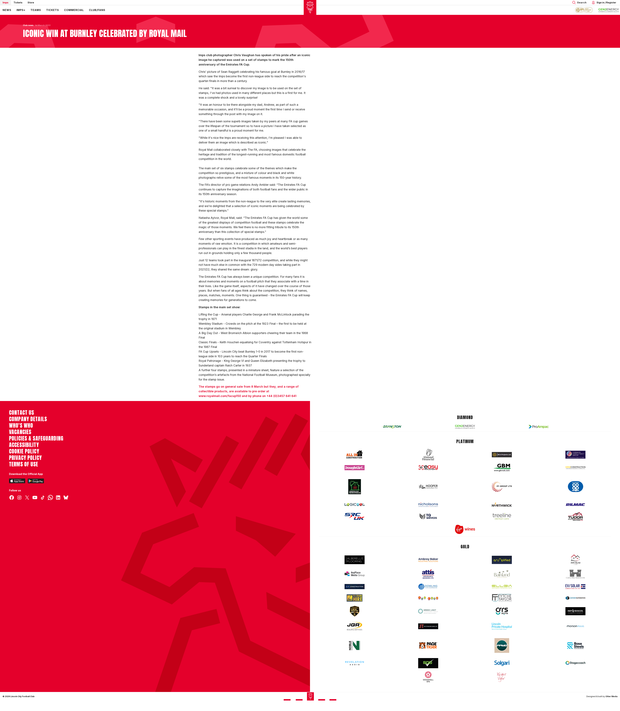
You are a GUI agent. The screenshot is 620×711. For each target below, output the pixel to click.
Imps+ (20, 10)
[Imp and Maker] (575, 611)
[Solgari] (502, 663)
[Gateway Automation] (575, 598)
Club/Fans (97, 10)
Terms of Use (23, 464)
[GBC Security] (355, 611)
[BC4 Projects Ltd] (502, 454)
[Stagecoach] (575, 663)
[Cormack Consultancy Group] (575, 455)
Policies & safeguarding (36, 438)
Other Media (611, 696)
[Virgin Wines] (465, 529)
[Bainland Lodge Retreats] (502, 574)
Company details (28, 419)
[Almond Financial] (428, 455)
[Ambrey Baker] (428, 560)
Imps (5, 2)
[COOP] (575, 487)
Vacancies (20, 432)
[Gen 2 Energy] (465, 427)
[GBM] (502, 467)
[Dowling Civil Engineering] (428, 586)
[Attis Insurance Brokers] (428, 574)
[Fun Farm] (428, 598)
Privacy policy (25, 457)
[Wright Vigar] (502, 677)
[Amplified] (502, 560)
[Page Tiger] (428, 645)
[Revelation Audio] (355, 663)
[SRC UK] (355, 516)
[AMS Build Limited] (575, 560)
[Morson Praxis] (575, 626)
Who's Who (21, 425)
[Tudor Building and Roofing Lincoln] (575, 516)
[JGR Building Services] (355, 626)
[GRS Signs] (502, 611)
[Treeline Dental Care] (502, 516)
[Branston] (391, 427)
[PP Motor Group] (502, 645)
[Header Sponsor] (608, 10)
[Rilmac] (575, 504)
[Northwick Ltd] (502, 505)
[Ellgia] (502, 586)
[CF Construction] (355, 586)
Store (31, 2)
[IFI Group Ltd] (502, 487)
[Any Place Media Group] (355, 574)
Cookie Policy (24, 451)
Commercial (74, 10)
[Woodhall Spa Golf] (428, 677)
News (7, 10)
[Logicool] (355, 504)
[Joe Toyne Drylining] (428, 626)
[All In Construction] (355, 454)
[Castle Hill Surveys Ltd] (575, 574)
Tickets (18, 2)
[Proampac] (539, 426)
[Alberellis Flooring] (355, 559)
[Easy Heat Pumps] (428, 468)
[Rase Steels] (575, 645)
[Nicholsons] (428, 504)
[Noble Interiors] (355, 645)
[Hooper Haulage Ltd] (428, 486)
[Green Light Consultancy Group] (428, 611)
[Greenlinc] (355, 487)
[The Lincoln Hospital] (502, 626)
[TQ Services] (428, 516)
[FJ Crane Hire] (355, 598)
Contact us (21, 412)
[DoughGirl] (355, 467)
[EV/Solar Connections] (575, 586)
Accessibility (24, 444)
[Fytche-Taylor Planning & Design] (502, 598)
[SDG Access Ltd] (428, 663)
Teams (36, 10)
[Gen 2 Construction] (575, 467)
